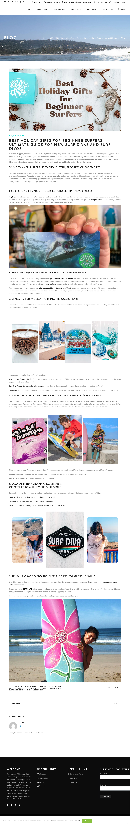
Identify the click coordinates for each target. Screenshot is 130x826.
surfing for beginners (33, 690)
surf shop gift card (37, 688)
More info (77, 821)
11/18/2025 (12, 136)
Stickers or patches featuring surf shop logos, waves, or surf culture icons (37, 505)
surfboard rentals (54, 688)
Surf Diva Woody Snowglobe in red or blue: (25, 386)
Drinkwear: (13, 390)
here (75, 596)
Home (45, 38)
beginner (15, 686)
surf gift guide (50, 686)
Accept (87, 821)
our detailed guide (54, 284)
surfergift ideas (16, 690)
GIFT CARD (27, 589)
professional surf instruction (61, 278)
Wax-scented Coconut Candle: (21, 379)
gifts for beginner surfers (31, 686)
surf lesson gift (21, 688)
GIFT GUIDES (54, 38)
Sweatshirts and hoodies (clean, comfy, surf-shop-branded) (31, 501)
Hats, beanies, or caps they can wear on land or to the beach (32, 497)
